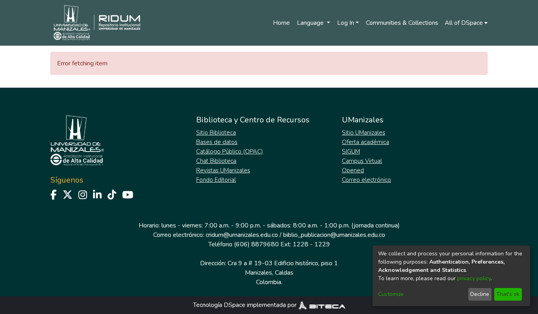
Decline (479, 294)
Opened (353, 170)
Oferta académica (365, 142)
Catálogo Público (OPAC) (229, 151)
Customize (391, 294)
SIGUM (351, 151)
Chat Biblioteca (216, 161)
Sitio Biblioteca (216, 133)
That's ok (507, 294)
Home (281, 22)
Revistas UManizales (223, 170)
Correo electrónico (366, 180)
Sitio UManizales (363, 133)
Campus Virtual (362, 161)
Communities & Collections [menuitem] (402, 22)
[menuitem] (466, 23)
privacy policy (474, 278)
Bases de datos (216, 142)
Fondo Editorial (216, 180)
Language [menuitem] (311, 22)
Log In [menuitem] (345, 22)
